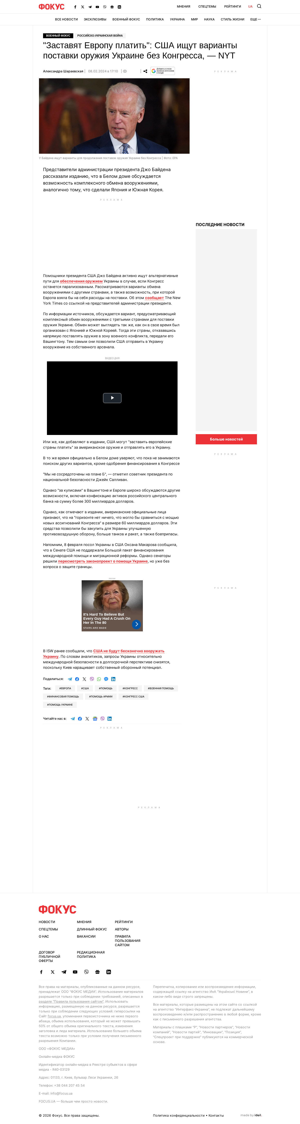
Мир (194, 19)
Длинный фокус (92, 929)
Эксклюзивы (95, 19)
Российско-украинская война (100, 35)
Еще (253, 19)
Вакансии (86, 936)
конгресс (131, 688)
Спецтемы (207, 6)
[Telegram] (90, 6)
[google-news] (97, 972)
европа (66, 688)
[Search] (259, 6)
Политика (155, 19)
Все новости (66, 19)
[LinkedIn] (119, 6)
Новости (47, 922)
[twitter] (52, 972)
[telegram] (63, 972)
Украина (177, 19)
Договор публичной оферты (49, 956)
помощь (106, 688)
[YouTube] (97, 6)
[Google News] (112, 6)
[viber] (86, 972)
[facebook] (41, 972)
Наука (209, 19)
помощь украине (61, 704)
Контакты (216, 1115)
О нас (44, 936)
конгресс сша (134, 696)
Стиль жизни (232, 19)
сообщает (154, 298)
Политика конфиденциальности (179, 1115)
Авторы (122, 929)
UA (250, 6)
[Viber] (104, 6)
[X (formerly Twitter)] (82, 6)
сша (86, 688)
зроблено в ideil (251, 1115)
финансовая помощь (64, 696)
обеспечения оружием (81, 281)
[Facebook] (75, 6)
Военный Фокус (126, 19)
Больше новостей (226, 439)
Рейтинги (232, 6)
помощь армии (101, 696)
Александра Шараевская (63, 71)
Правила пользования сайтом (127, 940)
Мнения (183, 6)
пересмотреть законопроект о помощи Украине (103, 561)
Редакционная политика (91, 954)
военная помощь (162, 688)
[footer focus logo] (57, 909)
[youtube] (75, 972)
